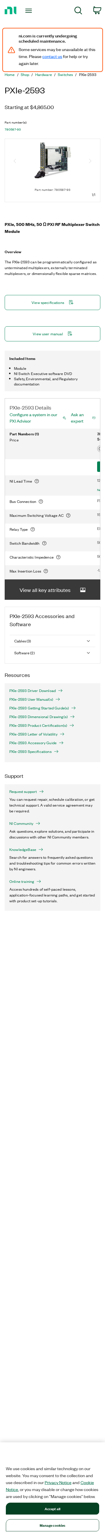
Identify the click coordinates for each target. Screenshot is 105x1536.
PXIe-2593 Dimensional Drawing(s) (38, 716)
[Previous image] (15, 161)
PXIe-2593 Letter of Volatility (33, 734)
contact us (52, 56)
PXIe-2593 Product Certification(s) (38, 725)
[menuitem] (78, 11)
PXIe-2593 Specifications (30, 751)
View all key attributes (45, 589)
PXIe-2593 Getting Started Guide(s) (39, 708)
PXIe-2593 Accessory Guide (33, 742)
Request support (23, 791)
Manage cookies (53, 1525)
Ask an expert (77, 418)
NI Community (21, 823)
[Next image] (90, 161)
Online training (21, 881)
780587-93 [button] (13, 129)
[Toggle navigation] (29, 11)
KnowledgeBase (22, 849)
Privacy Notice (58, 1482)
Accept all (52, 1508)
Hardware (43, 74)
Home (10, 74)
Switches (65, 74)
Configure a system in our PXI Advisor (33, 418)
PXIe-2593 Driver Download (32, 690)
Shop (25, 74)
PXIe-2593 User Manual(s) (31, 699)
